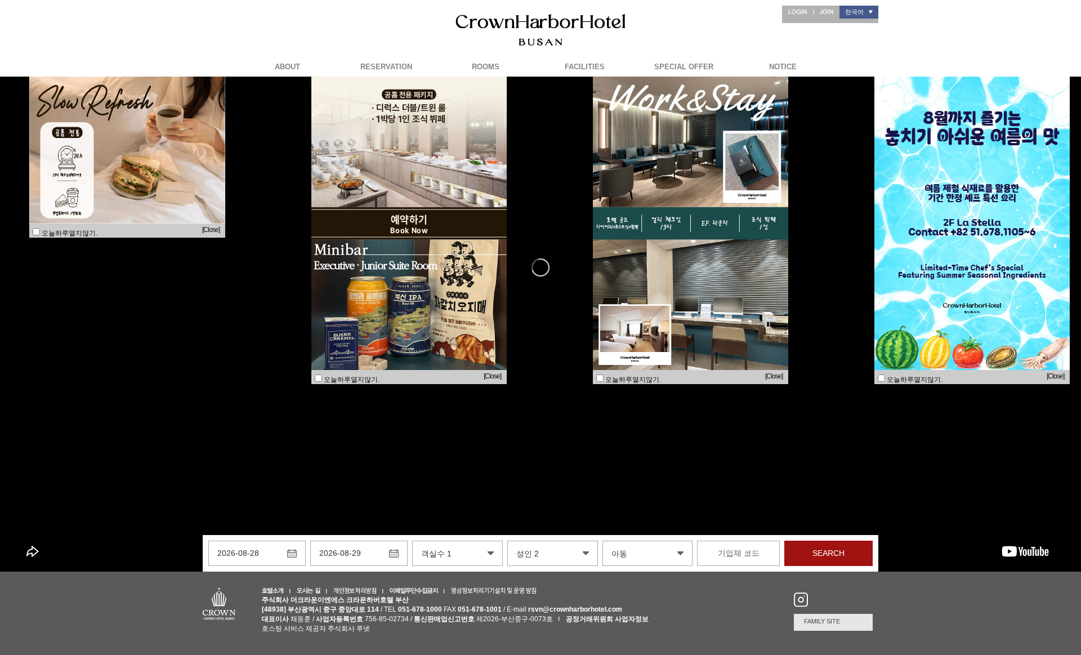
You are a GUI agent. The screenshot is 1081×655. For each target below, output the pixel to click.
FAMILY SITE (822, 621)
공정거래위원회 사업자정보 (607, 619)
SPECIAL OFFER (683, 67)
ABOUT (287, 67)
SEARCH (828, 553)
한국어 (854, 11)
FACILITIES (585, 67)
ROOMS (485, 67)
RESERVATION (386, 67)
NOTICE (783, 67)
